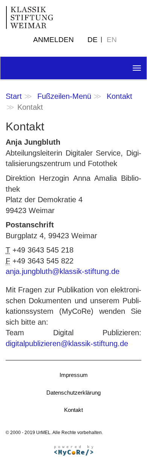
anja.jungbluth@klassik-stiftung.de (62, 271)
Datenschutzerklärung (73, 392)
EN (112, 40)
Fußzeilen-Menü (64, 96)
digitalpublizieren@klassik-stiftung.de (67, 343)
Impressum (74, 375)
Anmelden (53, 40)
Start (14, 96)
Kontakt (119, 96)
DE (92, 40)
